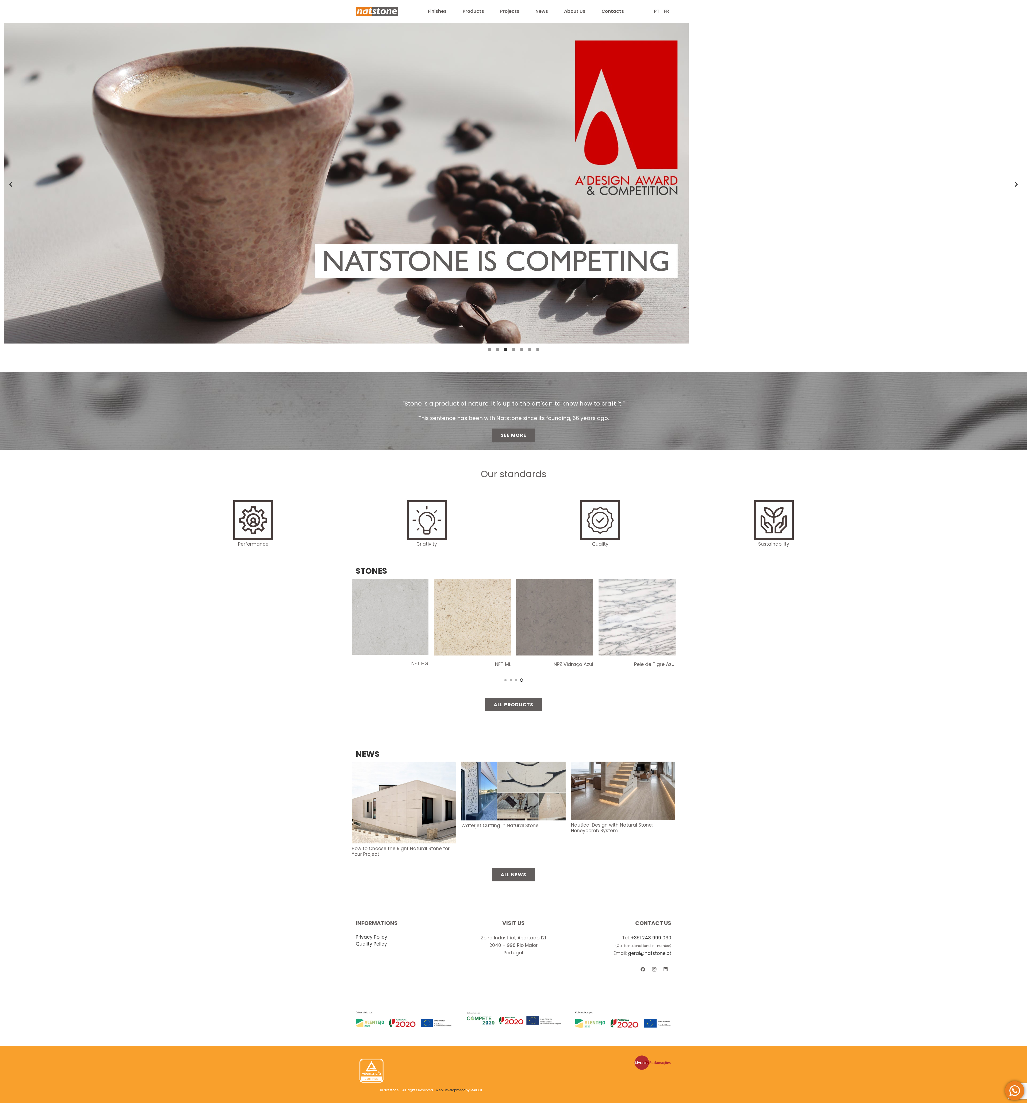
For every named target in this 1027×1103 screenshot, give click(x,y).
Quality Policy (371, 944)
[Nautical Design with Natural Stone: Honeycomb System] (623, 765)
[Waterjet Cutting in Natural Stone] (513, 765)
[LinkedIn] (665, 969)
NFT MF (667, 662)
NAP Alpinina (413, 664)
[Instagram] (654, 969)
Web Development (450, 1090)
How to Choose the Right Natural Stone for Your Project (401, 851)
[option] (513, 183)
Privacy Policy (371, 937)
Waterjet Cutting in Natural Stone (500, 825)
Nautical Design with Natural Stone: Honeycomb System (612, 828)
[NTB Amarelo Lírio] (472, 582)
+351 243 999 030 (651, 938)
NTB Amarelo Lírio (490, 664)
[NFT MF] (637, 582)
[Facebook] (643, 969)
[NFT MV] (554, 582)
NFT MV (584, 663)
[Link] (377, 11)
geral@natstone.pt (649, 953)
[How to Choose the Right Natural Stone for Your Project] (404, 765)
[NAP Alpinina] (390, 582)
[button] (11, 184)
